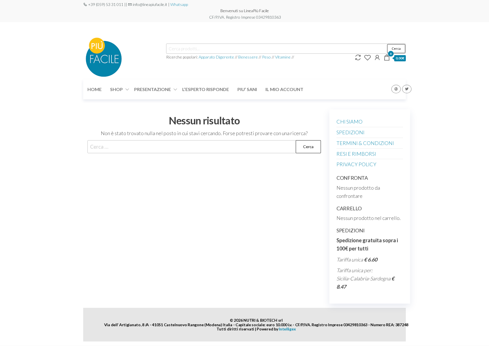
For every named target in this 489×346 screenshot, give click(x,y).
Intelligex (287, 328)
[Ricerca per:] (204, 146)
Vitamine (283, 57)
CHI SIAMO (349, 121)
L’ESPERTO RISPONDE (205, 89)
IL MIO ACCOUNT (284, 89)
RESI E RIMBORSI (356, 154)
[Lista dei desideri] (367, 57)
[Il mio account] (377, 57)
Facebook (396, 89)
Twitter (406, 89)
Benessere (248, 57)
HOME (94, 89)
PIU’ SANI (247, 89)
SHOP (116, 89)
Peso (266, 57)
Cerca (396, 48)
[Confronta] (358, 57)
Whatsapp (179, 4)
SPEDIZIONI (350, 132)
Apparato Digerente (217, 57)
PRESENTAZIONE (152, 89)
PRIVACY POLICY (356, 164)
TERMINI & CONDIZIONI (365, 143)
